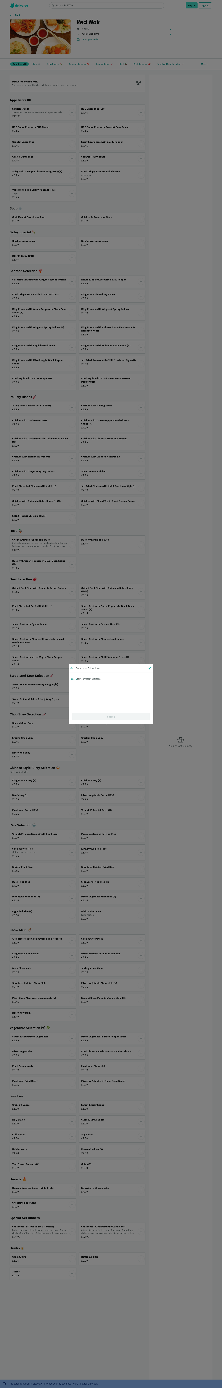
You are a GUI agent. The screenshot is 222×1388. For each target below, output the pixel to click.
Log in (74, 679)
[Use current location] (149, 668)
